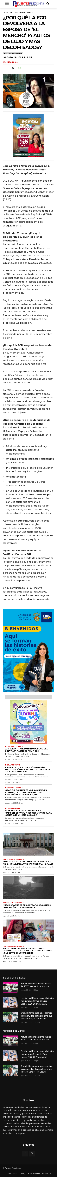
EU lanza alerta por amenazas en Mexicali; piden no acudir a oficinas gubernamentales (28, 862)
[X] (12, 68)
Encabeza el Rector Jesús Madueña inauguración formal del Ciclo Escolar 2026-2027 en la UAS (28, 769)
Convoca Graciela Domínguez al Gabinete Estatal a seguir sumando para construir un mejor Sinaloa (28, 812)
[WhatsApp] (19, 68)
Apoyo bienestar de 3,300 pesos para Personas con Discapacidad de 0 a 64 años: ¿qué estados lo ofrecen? (27, 950)
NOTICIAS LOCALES (14, 746)
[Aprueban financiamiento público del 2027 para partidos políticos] (10, 987)
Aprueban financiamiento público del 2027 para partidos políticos (26, 750)
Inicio (5, 13)
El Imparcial (10, 62)
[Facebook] (6, 68)
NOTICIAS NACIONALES (21, 13)
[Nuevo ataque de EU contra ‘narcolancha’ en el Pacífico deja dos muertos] (28, 887)
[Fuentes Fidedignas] (28, 4)
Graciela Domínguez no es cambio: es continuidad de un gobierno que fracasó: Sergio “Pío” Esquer (26, 792)
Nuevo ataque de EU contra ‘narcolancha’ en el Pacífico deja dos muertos (27, 906)
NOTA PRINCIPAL (12, 765)
